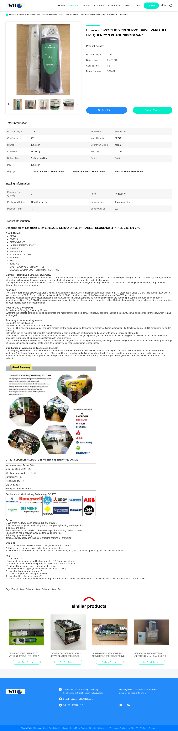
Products (74, 5)
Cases (138, 5)
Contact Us (114, 5)
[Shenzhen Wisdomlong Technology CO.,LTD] (15, 5)
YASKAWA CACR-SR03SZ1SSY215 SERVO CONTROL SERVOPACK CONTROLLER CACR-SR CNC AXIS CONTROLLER (66, 654)
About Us (99, 5)
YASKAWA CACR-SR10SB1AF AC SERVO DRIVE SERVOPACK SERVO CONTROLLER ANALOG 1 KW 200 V (108, 654)
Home (61, 5)
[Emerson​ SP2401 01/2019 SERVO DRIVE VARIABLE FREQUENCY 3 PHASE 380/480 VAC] (43, 59)
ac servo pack (55, 589)
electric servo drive (21, 589)
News (127, 5)
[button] (13, 637)
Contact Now (151, 110)
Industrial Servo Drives (37, 14)
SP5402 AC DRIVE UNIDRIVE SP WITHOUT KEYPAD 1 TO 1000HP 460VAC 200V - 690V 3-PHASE (24, 654)
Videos (86, 5)
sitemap (37, 728)
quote (151, 5)
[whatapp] (122, 705)
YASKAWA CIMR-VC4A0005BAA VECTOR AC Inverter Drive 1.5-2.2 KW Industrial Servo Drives (151, 654)
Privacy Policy (26, 728)
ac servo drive (39, 589)
